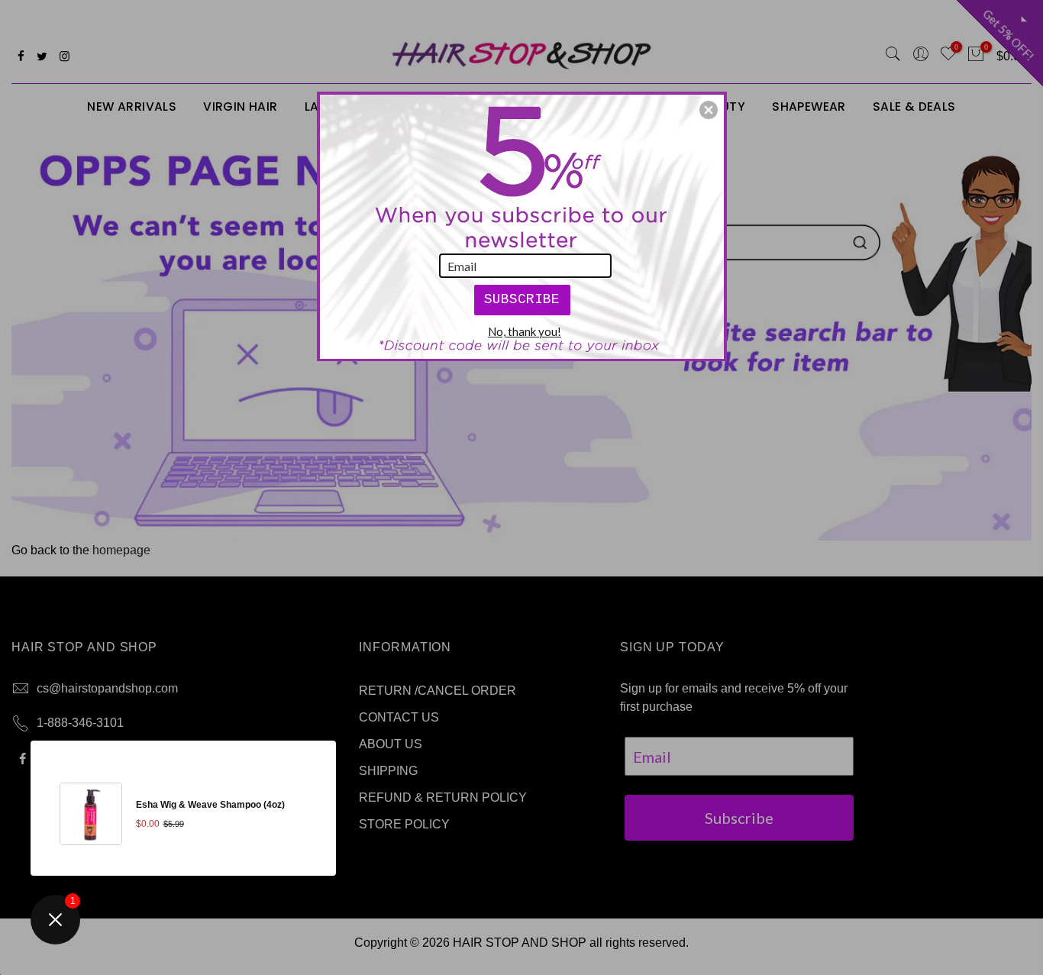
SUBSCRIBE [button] (522, 299)
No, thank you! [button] (524, 331)
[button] (708, 110)
